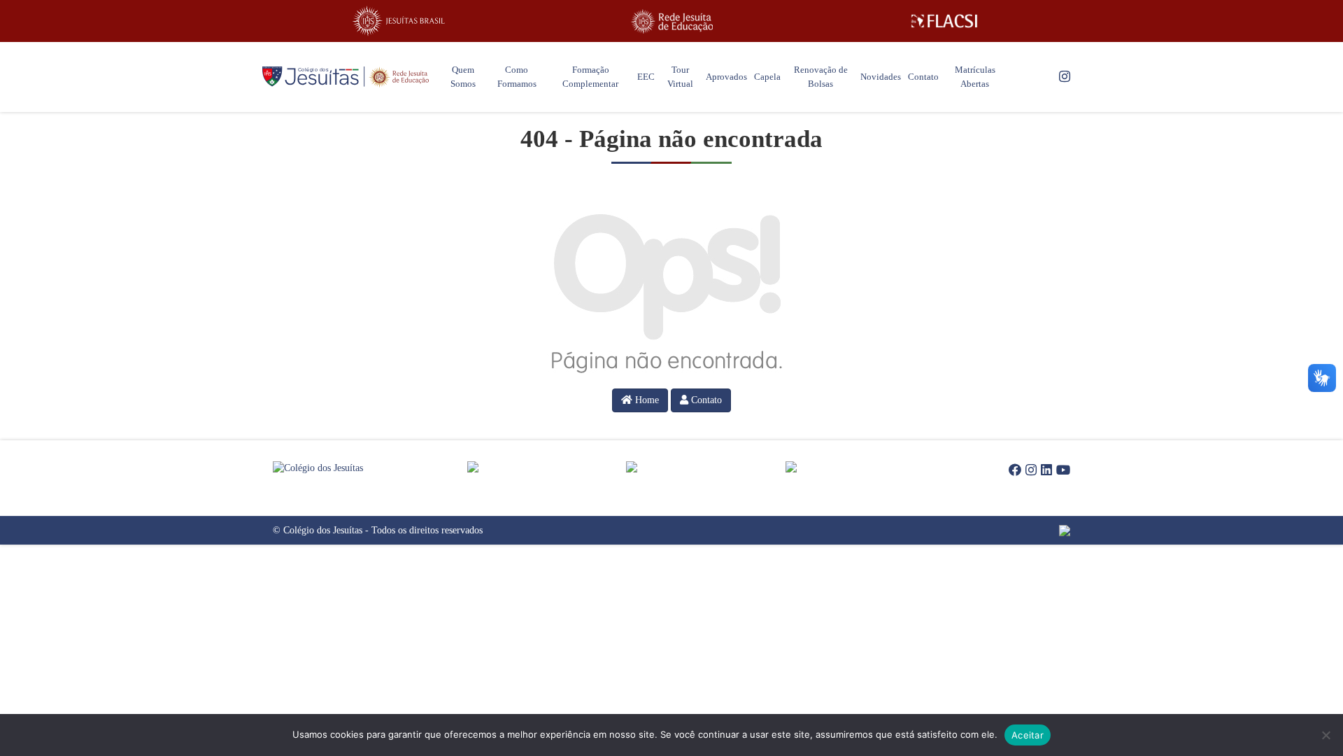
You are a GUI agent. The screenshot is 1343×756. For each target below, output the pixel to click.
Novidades (880, 76)
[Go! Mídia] (1012, 531)
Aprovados (726, 76)
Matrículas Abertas (975, 76)
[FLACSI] (944, 21)
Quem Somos (463, 76)
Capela (767, 76)
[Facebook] (1015, 470)
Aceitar (1027, 735)
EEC (646, 76)
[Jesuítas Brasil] (399, 21)
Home (645, 400)
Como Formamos (517, 76)
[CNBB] (706, 466)
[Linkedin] (1046, 470)
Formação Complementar (590, 76)
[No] (1326, 735)
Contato (923, 76)
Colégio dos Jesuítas (322, 530)
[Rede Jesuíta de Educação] (671, 21)
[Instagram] (1064, 77)
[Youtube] (1063, 470)
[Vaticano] (865, 466)
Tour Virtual (680, 76)
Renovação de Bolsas (821, 76)
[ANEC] (547, 466)
